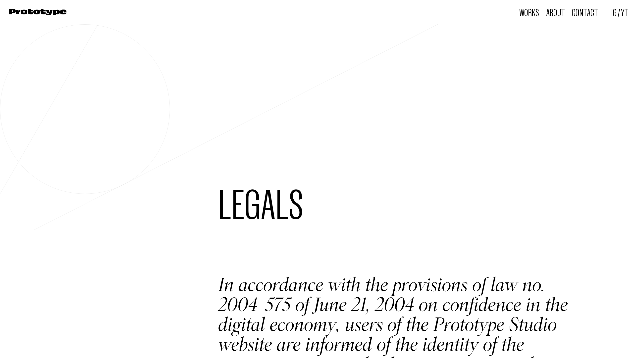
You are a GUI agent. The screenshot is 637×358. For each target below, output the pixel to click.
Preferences (138, 338)
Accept (107, 338)
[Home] (37, 12)
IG (614, 12)
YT (624, 12)
